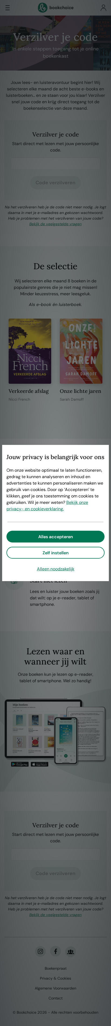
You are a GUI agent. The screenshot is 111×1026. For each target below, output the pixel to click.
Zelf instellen (56, 553)
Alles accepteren (55, 537)
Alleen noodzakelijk (55, 569)
